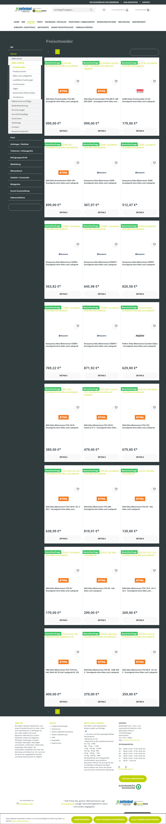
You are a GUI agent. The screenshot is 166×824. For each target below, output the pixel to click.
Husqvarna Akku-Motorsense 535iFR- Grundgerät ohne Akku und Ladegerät (138, 263)
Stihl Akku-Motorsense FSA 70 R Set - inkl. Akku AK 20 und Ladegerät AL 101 (62, 671)
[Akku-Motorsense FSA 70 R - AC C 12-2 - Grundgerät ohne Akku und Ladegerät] (140, 562)
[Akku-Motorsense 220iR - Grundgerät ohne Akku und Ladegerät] (102, 154)
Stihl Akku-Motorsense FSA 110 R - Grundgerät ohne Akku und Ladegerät (62, 426)
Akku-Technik (18, 63)
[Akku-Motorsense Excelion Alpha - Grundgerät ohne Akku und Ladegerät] (140, 317)
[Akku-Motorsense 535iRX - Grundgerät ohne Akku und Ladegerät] (63, 317)
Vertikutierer (18, 97)
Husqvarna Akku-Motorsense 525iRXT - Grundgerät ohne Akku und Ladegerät (101, 263)
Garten (13, 54)
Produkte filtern (20, 207)
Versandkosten (67, 803)
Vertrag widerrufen (133, 779)
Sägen (15, 88)
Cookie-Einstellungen (59, 726)
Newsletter (55, 740)
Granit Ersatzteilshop (20, 191)
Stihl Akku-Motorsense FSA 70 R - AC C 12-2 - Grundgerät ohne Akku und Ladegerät (139, 589)
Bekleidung (15, 164)
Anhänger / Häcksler (19, 144)
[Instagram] (129, 768)
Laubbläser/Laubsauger (23, 80)
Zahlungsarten (130, 2)
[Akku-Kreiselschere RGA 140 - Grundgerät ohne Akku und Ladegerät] (63, 154)
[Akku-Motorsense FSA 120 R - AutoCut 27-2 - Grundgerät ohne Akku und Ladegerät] (102, 399)
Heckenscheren (19, 71)
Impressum (55, 729)
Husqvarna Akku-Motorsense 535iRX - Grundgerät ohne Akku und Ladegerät (62, 345)
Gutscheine (17, 118)
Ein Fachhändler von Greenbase (104, 2)
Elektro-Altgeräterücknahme (62, 732)
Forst (12, 137)
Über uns (19, 723)
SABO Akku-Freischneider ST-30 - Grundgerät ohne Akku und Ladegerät (138, 100)
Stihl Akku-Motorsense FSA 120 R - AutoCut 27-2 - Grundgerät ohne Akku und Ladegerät (100, 426)
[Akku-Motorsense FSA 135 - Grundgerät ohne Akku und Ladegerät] (140, 399)
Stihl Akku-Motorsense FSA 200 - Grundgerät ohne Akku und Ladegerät (100, 508)
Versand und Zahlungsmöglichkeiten (100, 734)
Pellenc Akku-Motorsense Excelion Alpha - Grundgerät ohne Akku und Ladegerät (139, 345)
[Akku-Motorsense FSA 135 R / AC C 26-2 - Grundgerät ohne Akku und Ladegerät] (63, 481)
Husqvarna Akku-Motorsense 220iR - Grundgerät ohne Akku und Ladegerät (100, 182)
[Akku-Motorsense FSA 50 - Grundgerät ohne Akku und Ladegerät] (63, 562)
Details (63, 131)
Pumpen (15, 127)
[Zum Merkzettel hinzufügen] (76, 81)
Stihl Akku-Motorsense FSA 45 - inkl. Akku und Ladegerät (137, 508)
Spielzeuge (16, 122)
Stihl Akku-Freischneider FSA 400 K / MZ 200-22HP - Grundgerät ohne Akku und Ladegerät (101, 100)
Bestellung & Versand (94, 723)
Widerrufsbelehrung (59, 735)
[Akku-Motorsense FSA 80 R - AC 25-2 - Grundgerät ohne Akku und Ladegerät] (140, 644)
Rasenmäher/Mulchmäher (24, 93)
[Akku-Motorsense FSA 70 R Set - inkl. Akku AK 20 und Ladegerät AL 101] (63, 644)
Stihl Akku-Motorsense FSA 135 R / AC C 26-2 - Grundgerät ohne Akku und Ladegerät (63, 508)
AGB (53, 737)
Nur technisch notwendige (110, 820)
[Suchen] (91, 10)
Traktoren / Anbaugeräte (21, 151)
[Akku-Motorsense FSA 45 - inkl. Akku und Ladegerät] (140, 481)
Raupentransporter (20, 131)
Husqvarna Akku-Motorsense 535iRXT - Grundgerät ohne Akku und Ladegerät (101, 345)
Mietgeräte (15, 184)
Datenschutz (56, 743)
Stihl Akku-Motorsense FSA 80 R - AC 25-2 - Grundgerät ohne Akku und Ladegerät (139, 671)
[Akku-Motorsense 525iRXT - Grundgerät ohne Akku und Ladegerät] (102, 236)
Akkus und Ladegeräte (22, 76)
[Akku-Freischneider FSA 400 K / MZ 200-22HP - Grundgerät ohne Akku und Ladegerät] (102, 73)
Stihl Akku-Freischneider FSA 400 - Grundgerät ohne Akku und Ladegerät (62, 100)
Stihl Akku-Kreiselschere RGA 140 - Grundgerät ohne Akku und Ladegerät (62, 182)
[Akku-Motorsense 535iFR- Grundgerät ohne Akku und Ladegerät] (140, 236)
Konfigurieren (82, 820)
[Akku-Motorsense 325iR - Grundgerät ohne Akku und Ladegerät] (140, 154)
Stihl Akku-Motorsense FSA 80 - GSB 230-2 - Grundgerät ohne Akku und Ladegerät (101, 671)
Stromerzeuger (18, 110)
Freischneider (19, 67)
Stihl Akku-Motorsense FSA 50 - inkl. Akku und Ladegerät (99, 589)
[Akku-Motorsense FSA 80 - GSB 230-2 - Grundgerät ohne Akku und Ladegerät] (102, 644)
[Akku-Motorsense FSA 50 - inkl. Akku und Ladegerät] (102, 562)
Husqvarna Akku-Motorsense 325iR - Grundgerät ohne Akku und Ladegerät (138, 182)
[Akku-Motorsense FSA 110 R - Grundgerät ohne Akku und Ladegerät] (63, 399)
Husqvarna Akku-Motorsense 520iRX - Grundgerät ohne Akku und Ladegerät (62, 263)
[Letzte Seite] (75, 51)
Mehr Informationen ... (21, 821)
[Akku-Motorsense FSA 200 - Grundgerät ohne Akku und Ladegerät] (102, 481)
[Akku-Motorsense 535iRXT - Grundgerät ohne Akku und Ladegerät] (102, 317)
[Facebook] (122, 768)
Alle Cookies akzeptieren (145, 820)
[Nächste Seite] (71, 51)
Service (53, 723)
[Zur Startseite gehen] (31, 9)
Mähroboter (17, 58)
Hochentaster (19, 84)
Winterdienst (16, 171)
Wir (11, 47)
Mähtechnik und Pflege (21, 101)
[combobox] (69, 10)
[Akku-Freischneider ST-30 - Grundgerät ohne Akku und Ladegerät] (140, 73)
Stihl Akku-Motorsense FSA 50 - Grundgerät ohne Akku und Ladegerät (62, 589)
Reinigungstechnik (18, 157)
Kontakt (146, 2)
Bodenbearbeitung (20, 105)
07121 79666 (127, 738)
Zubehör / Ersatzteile (19, 177)
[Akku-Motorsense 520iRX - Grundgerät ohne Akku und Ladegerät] (63, 236)
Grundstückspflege (20, 114)
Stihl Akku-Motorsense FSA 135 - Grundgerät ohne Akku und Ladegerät (138, 426)
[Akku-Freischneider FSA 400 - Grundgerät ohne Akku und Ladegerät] (63, 73)
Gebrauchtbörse (17, 197)
